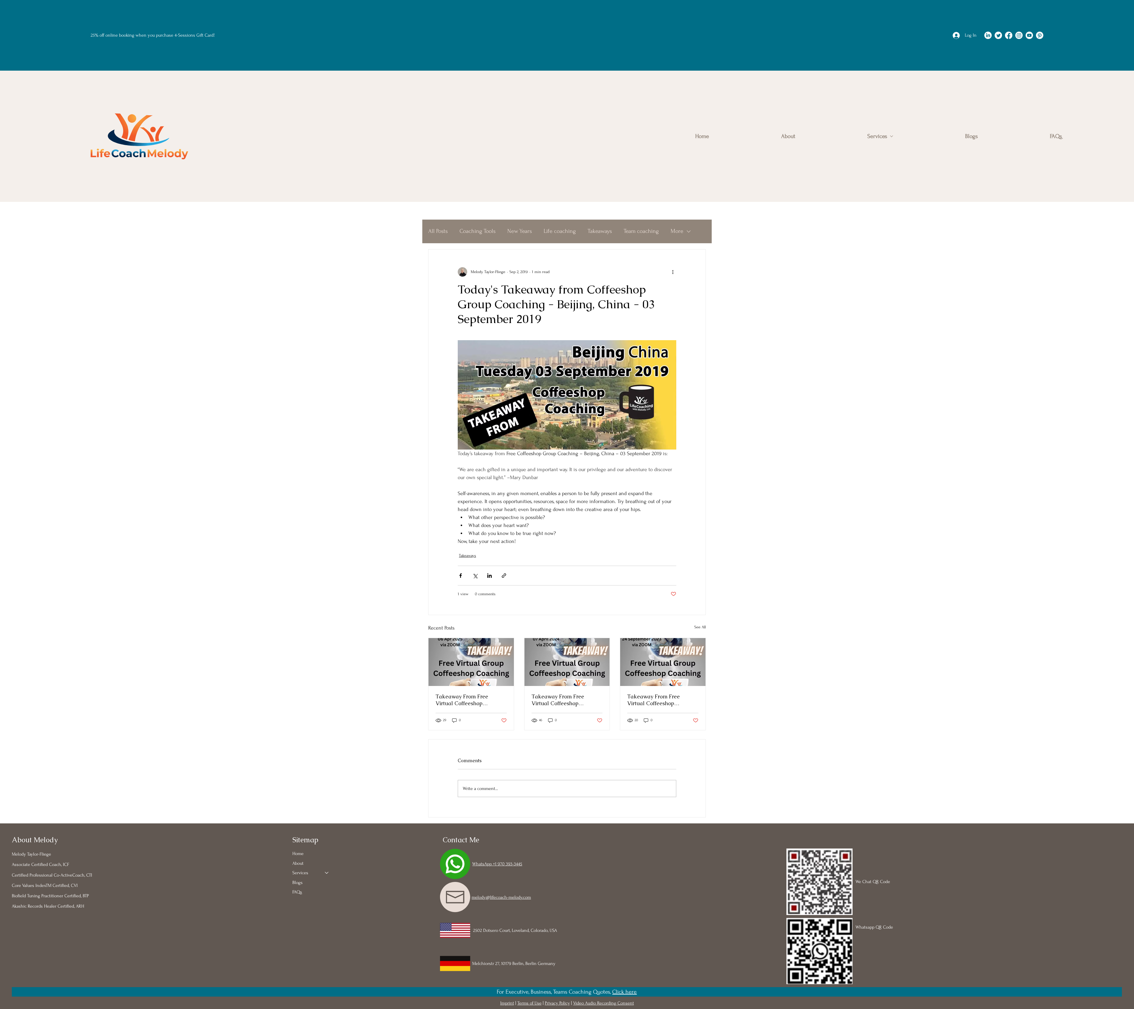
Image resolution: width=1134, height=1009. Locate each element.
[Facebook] (1008, 35)
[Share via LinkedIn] (489, 575)
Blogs (297, 882)
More (677, 231)
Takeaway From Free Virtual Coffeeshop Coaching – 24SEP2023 (655, 700)
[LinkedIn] (988, 35)
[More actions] (672, 271)
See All (700, 627)
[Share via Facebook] (460, 575)
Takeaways (600, 231)
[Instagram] (1019, 35)
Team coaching (641, 231)
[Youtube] (1029, 35)
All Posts (438, 231)
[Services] (327, 872)
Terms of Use (529, 1003)
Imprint (507, 1003)
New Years (519, 231)
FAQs (297, 892)
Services (300, 872)
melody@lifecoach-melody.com (501, 897)
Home (298, 853)
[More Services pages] (891, 136)
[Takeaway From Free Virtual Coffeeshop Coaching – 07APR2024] (567, 662)
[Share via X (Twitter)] (475, 575)
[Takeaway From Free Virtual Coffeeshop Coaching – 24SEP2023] (663, 662)
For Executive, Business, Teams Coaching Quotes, (554, 992)
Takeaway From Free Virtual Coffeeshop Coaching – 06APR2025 (464, 700)
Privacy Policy (557, 1003)
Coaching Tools (478, 231)
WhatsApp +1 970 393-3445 (497, 864)
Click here (624, 992)
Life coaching (560, 231)
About (298, 863)
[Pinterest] (1039, 35)
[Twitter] (998, 35)
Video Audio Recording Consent (603, 1003)
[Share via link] (504, 575)
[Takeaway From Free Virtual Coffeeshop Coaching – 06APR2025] (471, 662)
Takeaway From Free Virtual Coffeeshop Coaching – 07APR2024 (560, 700)
